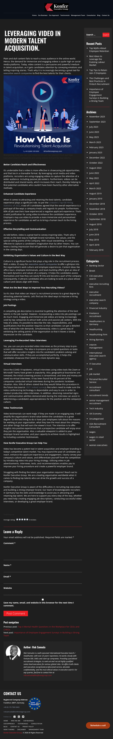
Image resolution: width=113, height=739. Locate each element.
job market (94, 374)
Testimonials (65, 15)
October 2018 (96, 214)
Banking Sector (96, 265)
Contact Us (105, 15)
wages (92, 432)
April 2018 (94, 244)
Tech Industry (96, 408)
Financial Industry (98, 308)
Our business (43, 15)
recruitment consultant (95, 389)
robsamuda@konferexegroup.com (38, 675)
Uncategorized (96, 418)
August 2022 (95, 167)
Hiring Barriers (96, 339)
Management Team (78, 15)
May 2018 (94, 239)
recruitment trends (98, 395)
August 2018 (95, 224)
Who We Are (15, 721)
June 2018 (94, 234)
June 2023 (94, 132)
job (90, 369)
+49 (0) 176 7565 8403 (11, 707)
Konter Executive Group (13, 733)
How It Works (9, 729)
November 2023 (97, 116)
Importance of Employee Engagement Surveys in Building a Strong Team (98, 95)
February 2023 (96, 147)
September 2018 (97, 219)
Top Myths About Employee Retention (99, 49)
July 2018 (93, 229)
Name (7, 565)
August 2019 (95, 193)
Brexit (92, 270)
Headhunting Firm (98, 334)
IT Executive (95, 363)
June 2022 (94, 173)
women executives (98, 445)
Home (34, 15)
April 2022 (94, 183)
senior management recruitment (99, 402)
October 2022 (96, 162)
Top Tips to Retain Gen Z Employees (98, 71)
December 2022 (97, 157)
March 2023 (95, 142)
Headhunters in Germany (97, 323)
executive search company (97, 301)
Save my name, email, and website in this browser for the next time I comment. (39, 604)
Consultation (91, 15)
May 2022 (94, 178)
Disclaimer (21, 729)
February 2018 (96, 250)
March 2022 (95, 188)
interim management (95, 346)
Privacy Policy (28, 727)
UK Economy (95, 413)
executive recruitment (95, 293)
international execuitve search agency (97, 355)
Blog (98, 15)
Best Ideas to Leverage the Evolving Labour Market (97, 60)
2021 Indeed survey (35, 387)
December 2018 (97, 203)
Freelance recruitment (95, 315)
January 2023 (95, 152)
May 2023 (94, 137)
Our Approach (54, 15)
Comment (9, 543)
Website (8, 588)
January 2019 (95, 198)
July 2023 (93, 126)
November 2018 (97, 209)
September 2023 (97, 121)
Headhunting (95, 329)
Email (7, 576)
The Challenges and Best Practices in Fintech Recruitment (99, 81)
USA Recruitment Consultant (97, 425)
